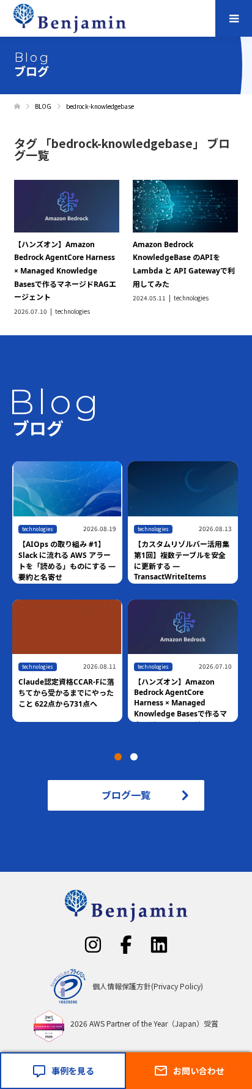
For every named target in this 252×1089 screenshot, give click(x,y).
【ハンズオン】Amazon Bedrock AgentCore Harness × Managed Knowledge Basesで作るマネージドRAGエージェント (65, 270)
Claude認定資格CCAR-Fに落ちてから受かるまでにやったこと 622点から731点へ (66, 693)
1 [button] (118, 756)
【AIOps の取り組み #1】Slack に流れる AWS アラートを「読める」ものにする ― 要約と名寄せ (67, 560)
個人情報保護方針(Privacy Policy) (147, 986)
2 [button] (134, 756)
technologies (72, 311)
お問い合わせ (198, 1071)
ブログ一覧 (126, 794)
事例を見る (72, 1071)
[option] (129, 599)
